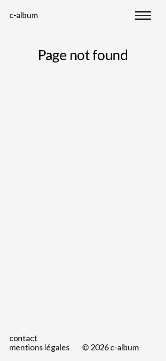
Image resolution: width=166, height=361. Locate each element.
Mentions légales (39, 347)
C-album (23, 14)
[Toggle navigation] (143, 14)
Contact (23, 338)
